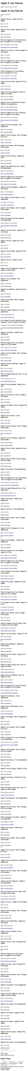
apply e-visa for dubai (6, 286)
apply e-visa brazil (5, 474)
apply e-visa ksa (4, 514)
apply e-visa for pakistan (7, 132)
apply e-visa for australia (7, 371)
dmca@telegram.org (6, 1068)
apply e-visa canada (5, 423)
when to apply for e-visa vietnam (9, 78)
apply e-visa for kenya (6, 433)
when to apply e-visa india (7, 578)
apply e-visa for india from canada (9, 109)
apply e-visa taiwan (5, 57)
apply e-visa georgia (5, 734)
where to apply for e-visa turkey (8, 184)
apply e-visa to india (5, 256)
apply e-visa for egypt (6, 774)
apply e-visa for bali (5, 37)
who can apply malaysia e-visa (8, 381)
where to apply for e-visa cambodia (9, 120)
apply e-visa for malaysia (7, 682)
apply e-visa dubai (5, 307)
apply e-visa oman (5, 1047)
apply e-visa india (5, 506)
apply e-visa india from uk (7, 173)
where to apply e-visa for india (8, 630)
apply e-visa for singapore (7, 99)
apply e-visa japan (5, 589)
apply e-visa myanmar (6, 651)
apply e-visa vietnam (6, 756)
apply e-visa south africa (7, 928)
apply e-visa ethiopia (6, 215)
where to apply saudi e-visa (7, 317)
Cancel (2, 1069)
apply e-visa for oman (6, 163)
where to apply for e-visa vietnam (9, 225)
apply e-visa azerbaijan (6, 391)
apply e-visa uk (4, 26)
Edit (2, 1053)
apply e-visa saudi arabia (7, 713)
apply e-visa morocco (6, 703)
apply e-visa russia (5, 152)
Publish (6, 1053)
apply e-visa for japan (6, 142)
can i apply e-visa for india (7, 205)
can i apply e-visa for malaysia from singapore (12, 327)
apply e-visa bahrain (5, 296)
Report (7, 1069)
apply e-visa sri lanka (6, 237)
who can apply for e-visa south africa (10, 485)
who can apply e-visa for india (8, 898)
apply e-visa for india (6, 466)
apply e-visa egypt (5, 724)
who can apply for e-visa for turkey (9, 47)
